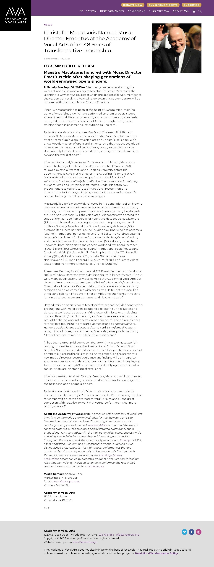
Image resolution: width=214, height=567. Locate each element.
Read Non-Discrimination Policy (156, 553)
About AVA (181, 11)
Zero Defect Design (85, 542)
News (48, 24)
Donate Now (133, 4)
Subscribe (191, 4)
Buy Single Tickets (163, 4)
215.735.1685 (106, 534)
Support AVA (159, 11)
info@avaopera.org (127, 534)
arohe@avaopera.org (66, 481)
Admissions (136, 11)
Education (88, 11)
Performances (112, 11)
